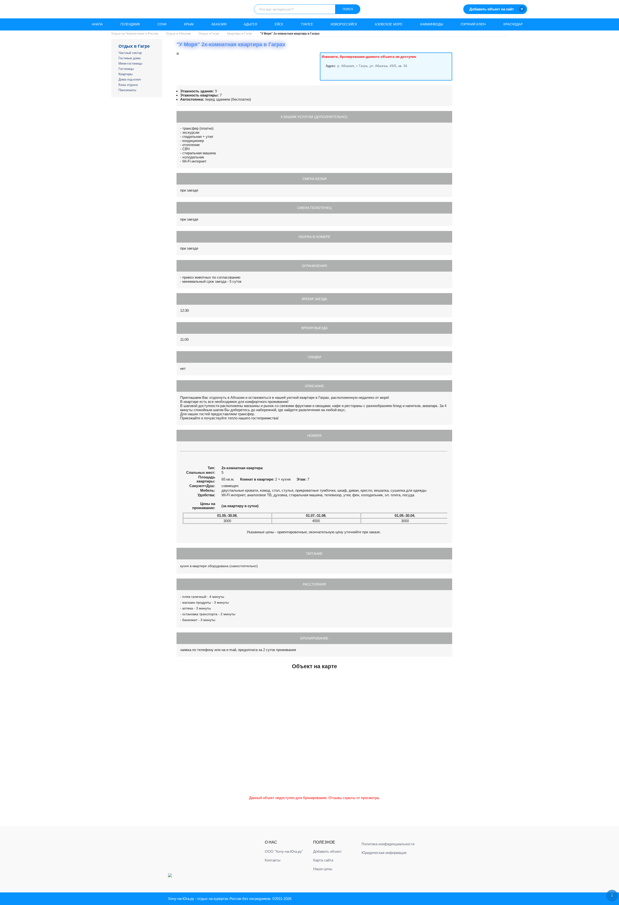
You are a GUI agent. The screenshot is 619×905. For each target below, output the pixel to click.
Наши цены (322, 869)
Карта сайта (323, 860)
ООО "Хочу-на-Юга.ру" (284, 851)
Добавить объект (327, 851)
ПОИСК (348, 9)
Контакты (272, 860)
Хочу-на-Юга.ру (181, 899)
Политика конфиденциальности (387, 844)
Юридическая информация (383, 853)
